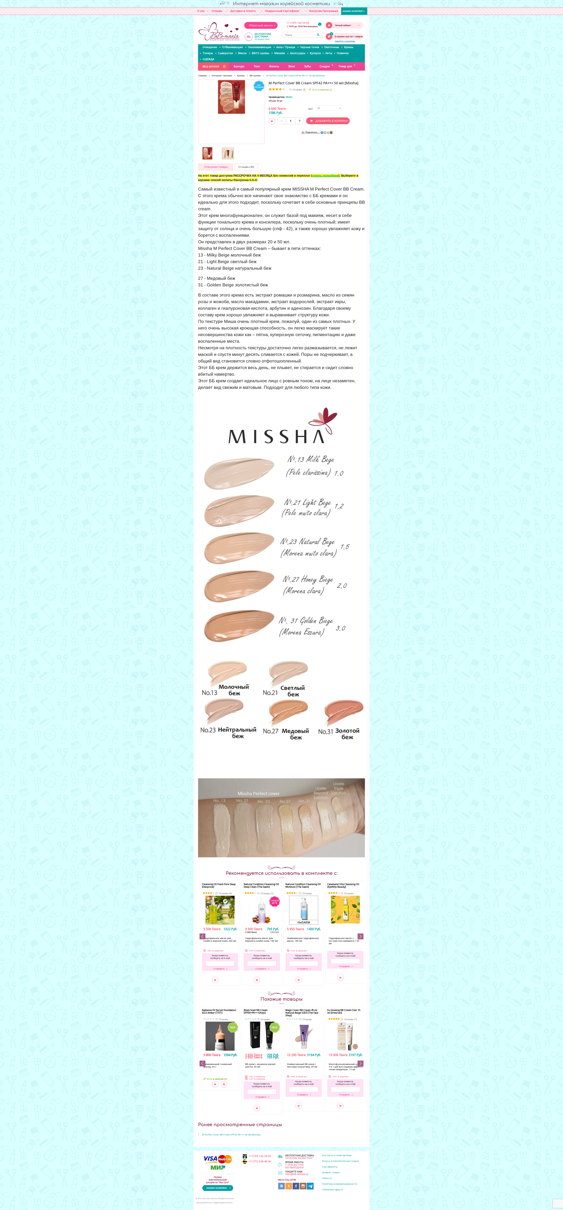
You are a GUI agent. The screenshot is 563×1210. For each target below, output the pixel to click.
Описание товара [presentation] (216, 167)
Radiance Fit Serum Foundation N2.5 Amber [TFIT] (219, 1011)
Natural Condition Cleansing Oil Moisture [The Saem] (303, 885)
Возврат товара (331, 1172)
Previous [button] (202, 936)
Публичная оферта (332, 1189)
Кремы (241, 75)
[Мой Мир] (331, 132)
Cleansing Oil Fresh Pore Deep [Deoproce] (219, 885)
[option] (231, 97)
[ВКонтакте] (322, 132)
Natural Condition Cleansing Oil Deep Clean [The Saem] (261, 885)
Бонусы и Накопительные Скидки (340, 1160)
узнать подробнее (325, 175)
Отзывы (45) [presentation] (246, 167)
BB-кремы (255, 75)
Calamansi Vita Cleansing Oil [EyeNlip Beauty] (343, 885)
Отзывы (307, 893)
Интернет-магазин (222, 75)
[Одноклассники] (328, 132)
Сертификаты (329, 1166)
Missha (289, 97)
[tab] (215, 167)
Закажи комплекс (352, 11)
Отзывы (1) (267, 893)
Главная (202, 75)
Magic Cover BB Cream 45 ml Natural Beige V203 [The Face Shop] (301, 1013)
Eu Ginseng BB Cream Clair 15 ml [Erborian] (343, 1011)
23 (319, 108)
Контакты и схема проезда (336, 1155)
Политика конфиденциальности (339, 1183)
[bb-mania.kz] (219, 31)
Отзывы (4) (225, 893)
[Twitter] (325, 132)
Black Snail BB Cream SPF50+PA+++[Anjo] (255, 1011)
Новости (327, 1178)
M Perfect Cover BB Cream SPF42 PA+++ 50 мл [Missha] (231, 1134)
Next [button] (360, 936)
